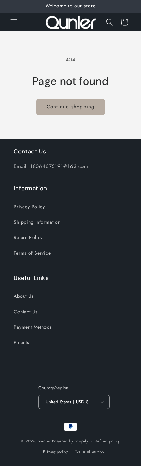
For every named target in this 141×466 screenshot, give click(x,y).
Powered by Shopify (70, 441)
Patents (21, 342)
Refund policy (107, 441)
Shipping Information (37, 222)
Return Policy (28, 237)
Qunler (44, 441)
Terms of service (90, 451)
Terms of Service (32, 253)
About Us (24, 295)
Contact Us (26, 311)
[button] (13, 22)
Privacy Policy (29, 206)
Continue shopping (71, 106)
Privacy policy (55, 451)
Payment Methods (33, 327)
